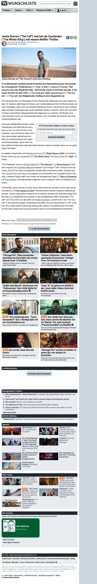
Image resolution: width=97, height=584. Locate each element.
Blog (73, 559)
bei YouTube (9, 540)
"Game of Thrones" (59, 87)
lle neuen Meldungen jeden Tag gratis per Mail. (56, 129)
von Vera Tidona (13, 42)
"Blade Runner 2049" (55, 153)
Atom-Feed (40, 562)
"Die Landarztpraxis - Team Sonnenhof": (40, 395)
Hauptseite (18, 575)
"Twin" (38, 87)
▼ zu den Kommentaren (39, 229)
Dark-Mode (50, 562)
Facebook (6, 562)
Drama (53, 220)
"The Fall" (13, 96)
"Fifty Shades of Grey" (24, 191)
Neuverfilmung (23, 220)
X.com (22, 562)
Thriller (32, 220)
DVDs (57, 575)
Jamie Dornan (56, 93)
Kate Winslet (10, 179)
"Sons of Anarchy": (38, 408)
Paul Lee (25, 173)
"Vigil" (71, 156)
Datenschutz (42, 559)
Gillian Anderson (42, 200)
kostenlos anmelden (56, 137)
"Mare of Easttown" (68, 176)
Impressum (6, 559)
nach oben (8, 575)
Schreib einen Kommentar (40, 374)
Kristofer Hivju (8, 90)
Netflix (47, 220)
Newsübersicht (10, 413)
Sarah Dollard (30, 164)
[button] (68, 37)
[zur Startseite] (19, 2)
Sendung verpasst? (46, 575)
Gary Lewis (59, 156)
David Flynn (12, 173)
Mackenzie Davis (34, 153)
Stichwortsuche (31, 575)
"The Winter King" (41, 156)
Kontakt (16, 559)
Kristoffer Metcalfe (25, 167)
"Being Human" (63, 164)
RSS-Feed (30, 562)
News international (29, 42)
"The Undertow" (38, 93)
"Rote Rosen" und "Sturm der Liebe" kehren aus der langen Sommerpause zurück (37, 399)
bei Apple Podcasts (12, 542)
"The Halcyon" (46, 164)
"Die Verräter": (23, 402)
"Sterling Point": (38, 419)
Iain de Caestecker (22, 156)
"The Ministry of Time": (31, 405)
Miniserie (40, 220)
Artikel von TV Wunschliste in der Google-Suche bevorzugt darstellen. (29, 224)
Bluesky (15, 562)
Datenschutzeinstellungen (59, 559)
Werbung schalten (28, 559)
